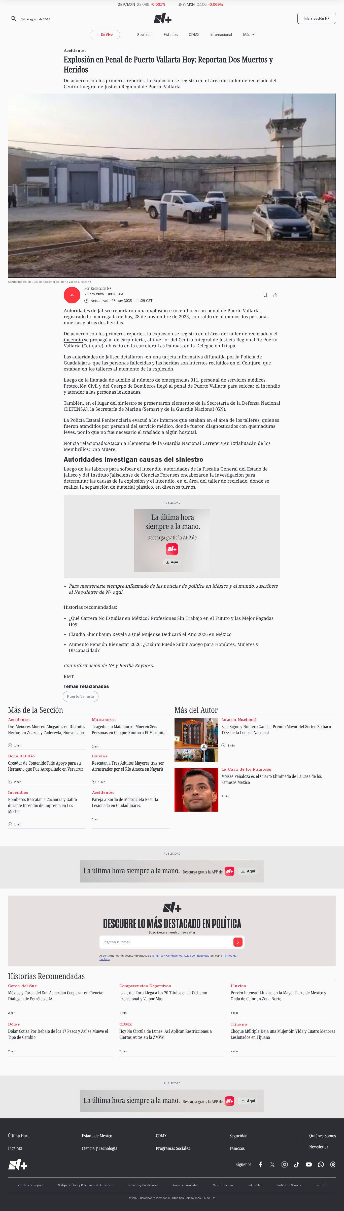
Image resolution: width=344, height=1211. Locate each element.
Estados (171, 34)
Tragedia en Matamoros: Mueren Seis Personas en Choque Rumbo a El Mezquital (129, 729)
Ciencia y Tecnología (99, 1148)
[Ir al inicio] (17, 1164)
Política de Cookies (289, 1185)
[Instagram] (285, 1164)
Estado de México (97, 1136)
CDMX (194, 34)
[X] (272, 1164)
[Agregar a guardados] (265, 295)
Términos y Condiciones (143, 1185)
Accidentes (19, 719)
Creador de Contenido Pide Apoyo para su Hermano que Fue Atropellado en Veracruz (45, 766)
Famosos (237, 1148)
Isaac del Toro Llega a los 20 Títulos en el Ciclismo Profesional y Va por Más (163, 996)
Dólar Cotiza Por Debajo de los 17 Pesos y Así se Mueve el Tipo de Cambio (58, 1034)
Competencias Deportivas (145, 985)
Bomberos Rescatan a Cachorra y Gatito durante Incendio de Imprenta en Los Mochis (42, 805)
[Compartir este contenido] (275, 295)
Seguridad (239, 1136)
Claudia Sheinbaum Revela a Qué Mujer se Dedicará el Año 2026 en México (150, 634)
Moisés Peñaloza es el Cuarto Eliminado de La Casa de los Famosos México (271, 779)
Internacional (221, 34)
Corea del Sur (22, 985)
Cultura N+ (255, 1185)
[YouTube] (309, 1164)
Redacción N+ (101, 288)
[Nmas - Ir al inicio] (162, 18)
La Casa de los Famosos (246, 769)
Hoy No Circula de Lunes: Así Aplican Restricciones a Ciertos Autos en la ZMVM (165, 1034)
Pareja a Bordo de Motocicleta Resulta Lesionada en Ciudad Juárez (125, 802)
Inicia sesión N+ (317, 19)
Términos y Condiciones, (167, 956)
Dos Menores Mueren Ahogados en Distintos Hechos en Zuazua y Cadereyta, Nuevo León (46, 729)
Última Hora (18, 1136)
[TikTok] (297, 1164)
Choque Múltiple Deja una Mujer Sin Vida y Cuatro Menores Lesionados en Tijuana (283, 1034)
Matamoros (104, 719)
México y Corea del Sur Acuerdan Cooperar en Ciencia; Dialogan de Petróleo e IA (55, 996)
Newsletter (318, 1146)
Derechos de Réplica (30, 1185)
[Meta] (260, 1164)
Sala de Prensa (223, 1185)
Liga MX (15, 1148)
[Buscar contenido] (13, 19)
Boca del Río (21, 756)
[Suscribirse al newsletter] (238, 942)
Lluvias (99, 756)
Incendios (18, 792)
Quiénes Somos (322, 1136)
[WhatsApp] (321, 1164)
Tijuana (239, 1024)
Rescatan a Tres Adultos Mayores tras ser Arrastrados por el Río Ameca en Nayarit (128, 766)
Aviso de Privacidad (197, 956)
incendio (73, 340)
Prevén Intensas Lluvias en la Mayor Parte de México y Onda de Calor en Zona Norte (278, 996)
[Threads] (333, 1164)
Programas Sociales (173, 1148)
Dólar (14, 1024)
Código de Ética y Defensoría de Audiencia (85, 1185)
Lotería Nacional (239, 719)
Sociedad (145, 34)
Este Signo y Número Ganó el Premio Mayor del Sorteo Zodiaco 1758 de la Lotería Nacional (276, 729)
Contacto (321, 1185)
